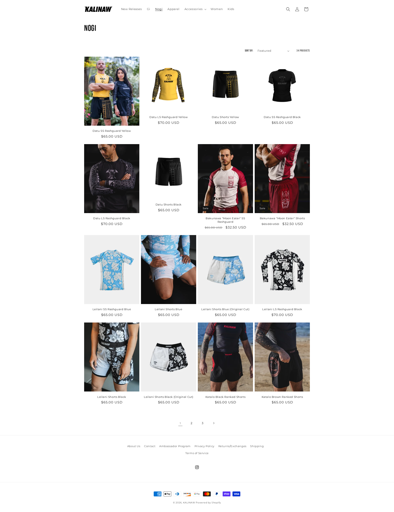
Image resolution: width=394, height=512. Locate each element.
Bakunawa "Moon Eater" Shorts (282, 218)
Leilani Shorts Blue (168, 309)
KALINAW (189, 502)
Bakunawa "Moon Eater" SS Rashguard (225, 220)
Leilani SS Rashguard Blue (112, 309)
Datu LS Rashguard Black (111, 218)
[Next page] (213, 423)
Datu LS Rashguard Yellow (168, 117)
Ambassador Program (175, 446)
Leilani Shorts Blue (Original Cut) (225, 309)
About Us (133, 446)
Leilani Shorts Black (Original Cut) (168, 396)
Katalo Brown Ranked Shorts (282, 396)
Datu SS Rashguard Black (282, 117)
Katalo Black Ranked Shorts (225, 396)
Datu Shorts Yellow (225, 117)
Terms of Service (197, 453)
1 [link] (180, 423)
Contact (149, 446)
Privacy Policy (204, 446)
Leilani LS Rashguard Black (282, 309)
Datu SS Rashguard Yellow (112, 130)
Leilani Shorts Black (111, 396)
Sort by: (249, 50)
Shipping (257, 446)
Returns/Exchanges (232, 446)
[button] (195, 9)
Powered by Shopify (208, 502)
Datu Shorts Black (169, 204)
